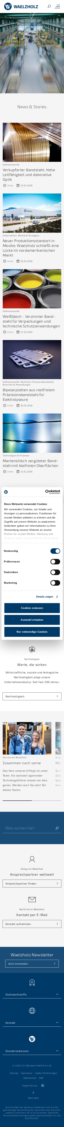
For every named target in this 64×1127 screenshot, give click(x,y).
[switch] (55, 561)
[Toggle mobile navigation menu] (57, 6)
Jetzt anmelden (18, 963)
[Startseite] (21, 6)
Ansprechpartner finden (20, 883)
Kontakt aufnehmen (18, 923)
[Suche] (49, 6)
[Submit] (57, 827)
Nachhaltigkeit (15, 696)
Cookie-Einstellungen (46, 1073)
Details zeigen (44, 596)
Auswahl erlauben (32, 619)
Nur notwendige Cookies (32, 631)
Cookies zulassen (32, 607)
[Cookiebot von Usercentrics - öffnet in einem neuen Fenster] (45, 492)
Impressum (26, 1073)
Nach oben (33, 1098)
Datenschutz (29, 1077)
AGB (41, 1077)
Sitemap (14, 1073)
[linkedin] (42, 1085)
